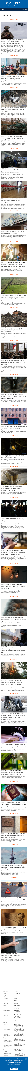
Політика (6, 998)
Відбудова (6, 995)
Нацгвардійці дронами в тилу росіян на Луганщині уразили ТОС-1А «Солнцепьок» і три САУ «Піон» (12, 41)
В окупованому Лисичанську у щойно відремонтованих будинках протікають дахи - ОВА (12, 488)
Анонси (22, 6)
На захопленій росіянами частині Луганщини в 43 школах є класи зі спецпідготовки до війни (13, 78)
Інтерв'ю (16, 996)
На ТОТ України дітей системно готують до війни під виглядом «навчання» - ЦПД (12, 200)
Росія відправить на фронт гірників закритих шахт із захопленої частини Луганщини (13, 109)
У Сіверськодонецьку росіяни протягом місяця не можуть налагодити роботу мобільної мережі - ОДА (13, 552)
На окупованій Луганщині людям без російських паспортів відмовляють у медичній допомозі (13, 804)
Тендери (6, 1037)
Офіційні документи (17, 1017)
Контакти (6, 1027)
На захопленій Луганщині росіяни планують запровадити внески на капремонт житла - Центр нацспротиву (13, 264)
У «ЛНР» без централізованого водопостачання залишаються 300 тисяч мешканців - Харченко (13, 396)
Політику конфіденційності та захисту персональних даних (14, 1064)
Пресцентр (16, 6)
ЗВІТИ (5, 1051)
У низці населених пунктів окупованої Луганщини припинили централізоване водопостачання (12, 772)
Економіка (6, 1000)
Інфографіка (17, 1005)
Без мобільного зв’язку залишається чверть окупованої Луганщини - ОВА (11, 955)
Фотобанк (10, 6)
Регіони (5, 1008)
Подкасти (17, 991)
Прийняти (14, 1068)
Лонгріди (16, 1008)
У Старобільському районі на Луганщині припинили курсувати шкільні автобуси (13, 520)
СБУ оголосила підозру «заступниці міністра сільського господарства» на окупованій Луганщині (13, 835)
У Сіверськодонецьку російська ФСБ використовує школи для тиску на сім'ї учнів (13, 362)
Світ (5, 1005)
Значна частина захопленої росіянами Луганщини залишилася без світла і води (13, 867)
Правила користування (7, 1035)
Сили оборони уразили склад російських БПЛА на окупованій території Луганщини (13, 619)
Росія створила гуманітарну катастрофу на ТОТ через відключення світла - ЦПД (13, 586)
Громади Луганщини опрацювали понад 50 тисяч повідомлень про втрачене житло (13, 330)
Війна (5, 993)
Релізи (16, 1020)
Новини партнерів (17, 1011)
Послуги (5, 6)
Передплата (7, 1029)
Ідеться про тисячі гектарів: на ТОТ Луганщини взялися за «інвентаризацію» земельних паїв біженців (13, 297)
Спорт (5, 1017)
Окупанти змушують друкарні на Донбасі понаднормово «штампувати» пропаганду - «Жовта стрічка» (13, 171)
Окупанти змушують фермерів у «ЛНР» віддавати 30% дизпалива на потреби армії (12, 138)
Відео (15, 1000)
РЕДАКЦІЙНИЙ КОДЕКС (7, 1054)
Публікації (17, 993)
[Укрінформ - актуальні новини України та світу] (14, 3)
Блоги (16, 1003)
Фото (15, 998)
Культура (6, 1012)
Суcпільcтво (7, 1010)
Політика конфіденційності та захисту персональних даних (8, 1046)
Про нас (6, 1024)
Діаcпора (6, 1015)
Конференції (17, 1014)
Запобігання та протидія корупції (8, 1041)
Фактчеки (6, 1003)
